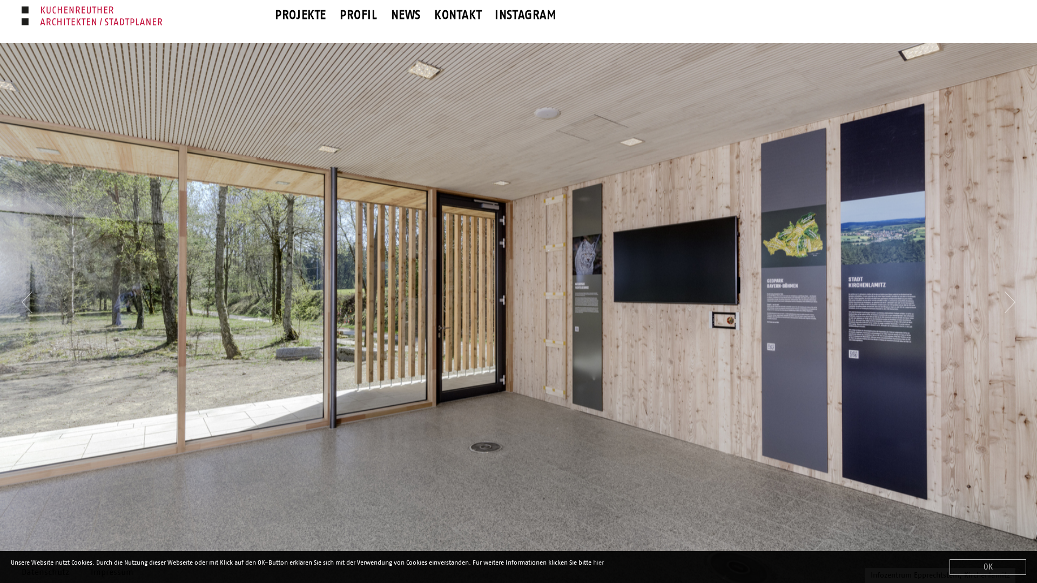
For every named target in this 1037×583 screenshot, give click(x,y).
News (406, 15)
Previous (27, 296)
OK (988, 567)
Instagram (525, 15)
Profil (359, 15)
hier (598, 562)
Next (1010, 296)
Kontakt (457, 15)
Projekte (300, 15)
